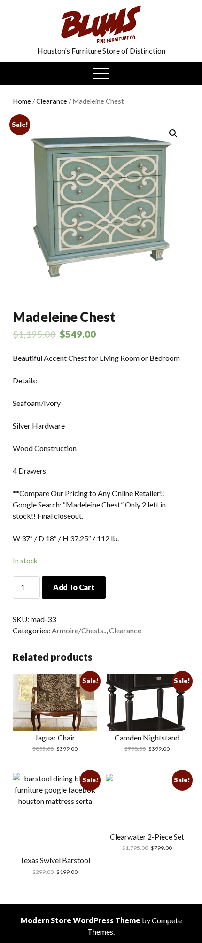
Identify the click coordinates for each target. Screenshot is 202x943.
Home (22, 101)
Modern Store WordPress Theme (80, 920)
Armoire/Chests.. (79, 630)
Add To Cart (73, 587)
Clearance (51, 101)
